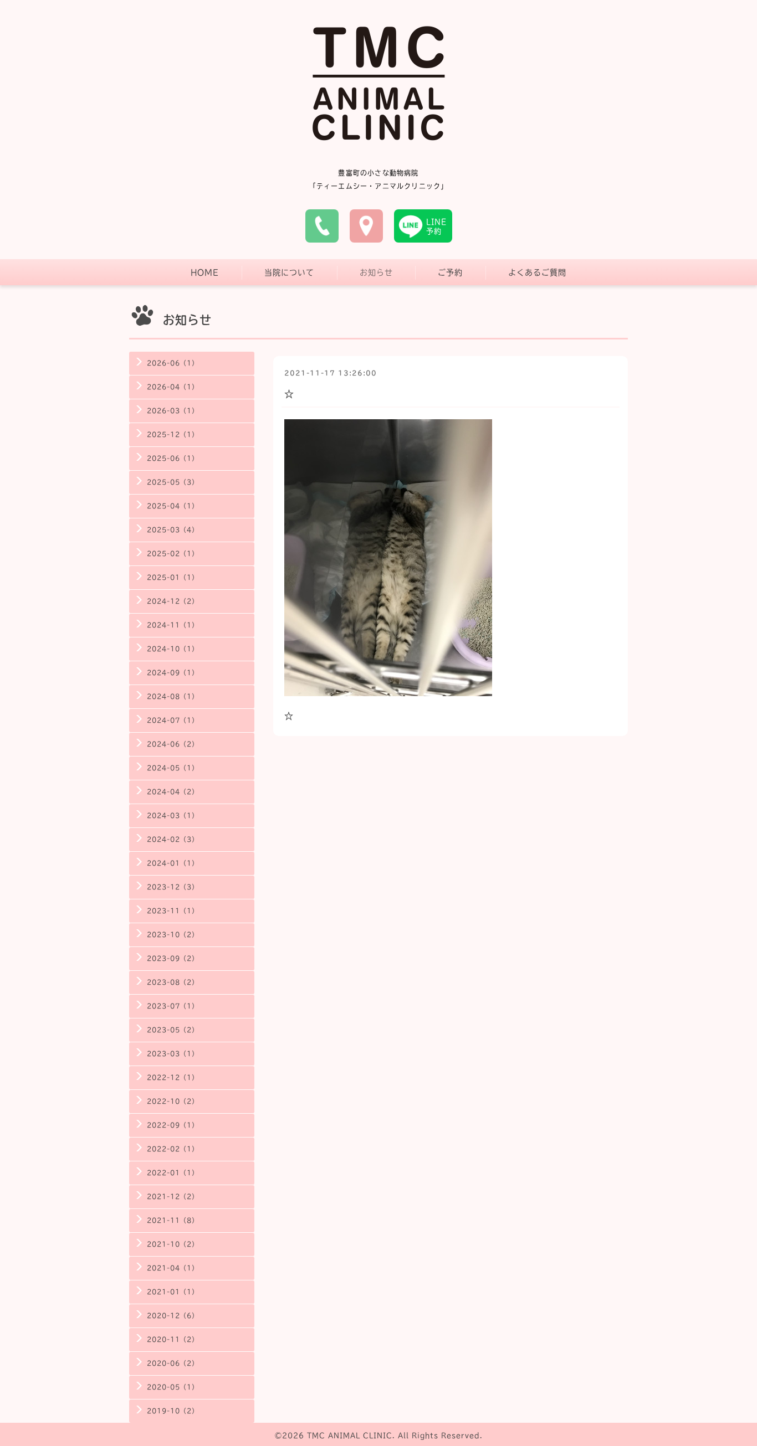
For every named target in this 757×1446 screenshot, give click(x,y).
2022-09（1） (172, 1125)
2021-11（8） (172, 1220)
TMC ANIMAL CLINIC (349, 1435)
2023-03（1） (172, 1054)
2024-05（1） (172, 768)
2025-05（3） (172, 482)
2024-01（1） (172, 863)
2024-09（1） (172, 673)
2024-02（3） (172, 839)
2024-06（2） (172, 744)
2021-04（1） (172, 1268)
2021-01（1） (172, 1292)
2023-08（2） (172, 982)
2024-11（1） (172, 625)
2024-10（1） (172, 649)
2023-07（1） (172, 1006)
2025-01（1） (172, 577)
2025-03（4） (172, 530)
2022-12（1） (172, 1077)
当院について (289, 272)
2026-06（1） (172, 363)
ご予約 (450, 272)
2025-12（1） (172, 434)
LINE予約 (436, 226)
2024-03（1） (172, 815)
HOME (205, 272)
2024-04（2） (172, 792)
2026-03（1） (172, 411)
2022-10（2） (172, 1101)
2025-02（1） (172, 553)
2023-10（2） (172, 935)
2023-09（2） (172, 958)
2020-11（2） (172, 1339)
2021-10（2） (172, 1244)
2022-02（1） (172, 1149)
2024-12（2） (172, 601)
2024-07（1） (172, 720)
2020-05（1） (172, 1387)
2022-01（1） (172, 1173)
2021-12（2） (172, 1196)
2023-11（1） (172, 911)
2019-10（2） (172, 1411)
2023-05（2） (172, 1030)
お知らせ (376, 272)
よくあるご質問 (537, 272)
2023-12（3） (172, 887)
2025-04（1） (172, 506)
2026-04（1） (172, 387)
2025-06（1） (172, 458)
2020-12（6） (172, 1316)
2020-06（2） (172, 1363)
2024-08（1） (172, 696)
